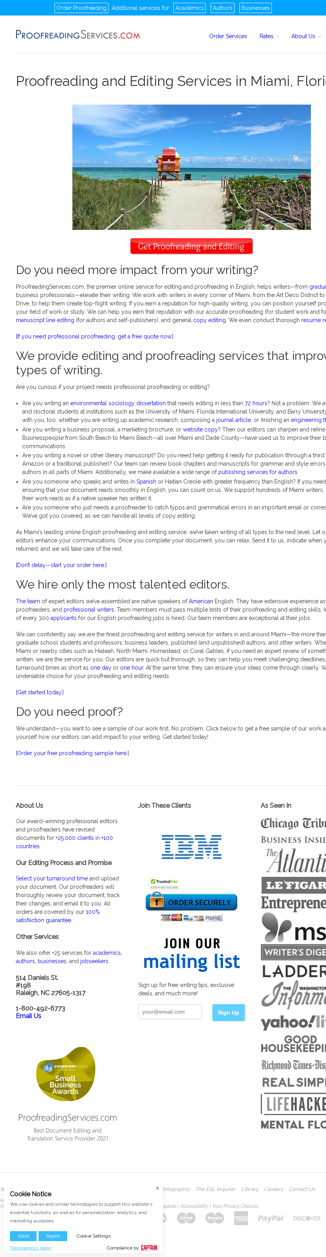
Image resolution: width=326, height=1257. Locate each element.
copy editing (209, 320)
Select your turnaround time (52, 878)
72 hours (256, 403)
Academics (189, 8)
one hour (131, 667)
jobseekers (94, 961)
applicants (63, 618)
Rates (267, 36)
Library (249, 1189)
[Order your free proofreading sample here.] (72, 753)
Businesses (255, 8)
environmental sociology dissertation (118, 403)
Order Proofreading (81, 8)
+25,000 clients (75, 838)
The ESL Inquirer (215, 1189)
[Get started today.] (40, 692)
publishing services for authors (257, 472)
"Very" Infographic (168, 1189)
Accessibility (194, 1206)
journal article (233, 420)
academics (107, 953)
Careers (273, 1189)
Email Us (28, 1016)
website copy (200, 429)
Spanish (146, 481)
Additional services (136, 8)
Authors (223, 8)
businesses (52, 961)
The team (28, 601)
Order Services (228, 36)
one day (100, 667)
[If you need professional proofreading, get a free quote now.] (94, 336)
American (201, 601)
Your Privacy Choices (235, 1206)
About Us (304, 36)
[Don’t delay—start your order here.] (61, 565)
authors (25, 961)
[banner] (78, 34)
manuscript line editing (45, 320)
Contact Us (302, 1189)
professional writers (89, 609)
